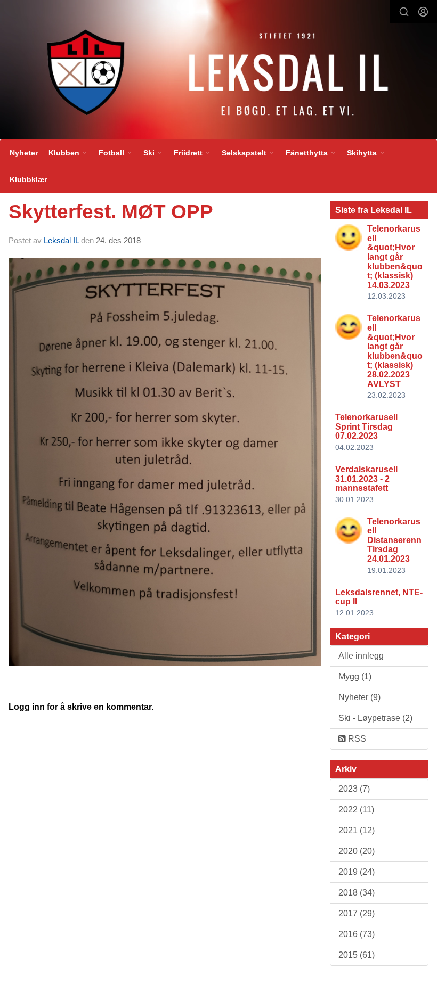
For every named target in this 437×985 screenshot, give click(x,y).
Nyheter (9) (359, 697)
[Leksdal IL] (218, 72)
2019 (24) (356, 871)
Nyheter (24, 153)
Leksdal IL (61, 240)
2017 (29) (356, 913)
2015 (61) (356, 954)
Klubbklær (28, 179)
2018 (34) (356, 892)
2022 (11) (356, 809)
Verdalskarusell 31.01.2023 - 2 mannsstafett (366, 478)
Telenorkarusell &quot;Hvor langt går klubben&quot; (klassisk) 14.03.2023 (395, 257)
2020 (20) (356, 851)
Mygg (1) (354, 676)
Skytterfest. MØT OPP (111, 212)
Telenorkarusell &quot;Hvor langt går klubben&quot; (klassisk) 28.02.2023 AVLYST (395, 351)
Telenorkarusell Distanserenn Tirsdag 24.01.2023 (394, 540)
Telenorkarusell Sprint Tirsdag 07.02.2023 (366, 426)
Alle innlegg (361, 655)
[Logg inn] (423, 11)
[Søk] (404, 11)
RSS (356, 738)
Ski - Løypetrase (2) (375, 718)
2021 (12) (356, 830)
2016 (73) (356, 934)
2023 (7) (354, 788)
